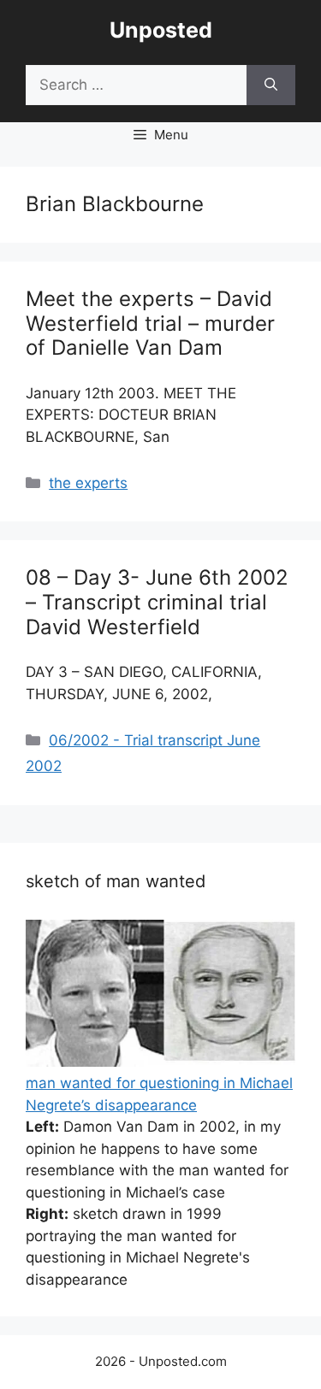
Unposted (161, 30)
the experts (88, 482)
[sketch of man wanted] (160, 1061)
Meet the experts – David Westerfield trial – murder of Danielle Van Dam (150, 323)
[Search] (271, 85)
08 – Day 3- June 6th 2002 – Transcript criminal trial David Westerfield (157, 602)
